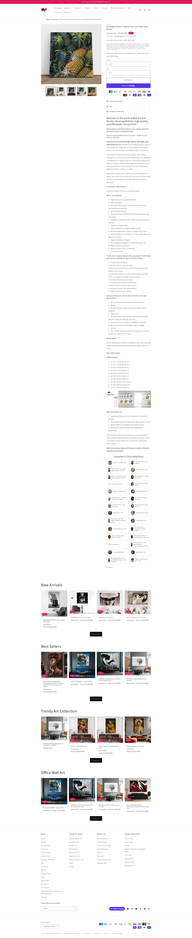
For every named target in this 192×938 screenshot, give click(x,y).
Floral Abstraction (103, 849)
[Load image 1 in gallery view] (50, 91)
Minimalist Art (73, 849)
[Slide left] (43, 91)
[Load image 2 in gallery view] (61, 91)
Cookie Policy (45, 856)
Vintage (127, 845)
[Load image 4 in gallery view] (81, 91)
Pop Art (71, 866)
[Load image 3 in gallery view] (71, 91)
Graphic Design (101, 842)
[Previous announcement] (42, 2)
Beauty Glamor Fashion (106, 617)
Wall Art (43, 870)
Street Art (100, 852)
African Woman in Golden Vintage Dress (109, 747)
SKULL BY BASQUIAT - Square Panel (81, 681)
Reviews (43, 842)
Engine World (129, 859)
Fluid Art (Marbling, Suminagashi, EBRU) (135, 850)
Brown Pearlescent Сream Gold (136, 617)
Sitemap (43, 897)
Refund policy (67, 933)
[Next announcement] (150, 2)
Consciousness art (103, 838)
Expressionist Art (74, 852)
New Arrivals (45, 881)
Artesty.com (48, 933)
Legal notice (106, 933)
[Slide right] (99, 91)
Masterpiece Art (130, 865)
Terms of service (86, 933)
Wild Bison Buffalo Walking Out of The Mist (137, 679)
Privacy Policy (45, 852)
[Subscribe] (74, 908)
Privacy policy (76, 933)
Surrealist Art (73, 845)
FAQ (42, 863)
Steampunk (100, 856)
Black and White (130, 862)
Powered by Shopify (57, 933)
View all (96, 634)
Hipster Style (129, 842)
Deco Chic (128, 855)
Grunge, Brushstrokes (104, 860)
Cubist (71, 863)
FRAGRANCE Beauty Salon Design (80, 617)
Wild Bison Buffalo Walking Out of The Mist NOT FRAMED (53, 744)
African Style (129, 838)
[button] (140, 10)
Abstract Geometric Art (76, 860)
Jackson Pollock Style (104, 845)
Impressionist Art (74, 856)
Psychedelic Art (74, 842)
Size (107, 69)
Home (48, 19)
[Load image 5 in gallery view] (92, 91)
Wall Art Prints (45, 874)
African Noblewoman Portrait (135, 746)
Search (43, 838)
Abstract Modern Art (75, 838)
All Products (45, 887)
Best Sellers (45, 884)
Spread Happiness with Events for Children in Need (52, 892)
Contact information (116, 933)
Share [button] (110, 567)
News (42, 877)
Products (55, 19)
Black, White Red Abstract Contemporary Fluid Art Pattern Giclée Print (138, 806)
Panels (108, 60)
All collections (45, 845)
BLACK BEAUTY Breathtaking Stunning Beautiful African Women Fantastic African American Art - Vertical (53, 684)
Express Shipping (119, 36)
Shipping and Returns (48, 860)
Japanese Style (101, 863)
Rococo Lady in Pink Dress (78, 746)
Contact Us (44, 849)
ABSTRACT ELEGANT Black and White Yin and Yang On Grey (110, 679)
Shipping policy (97, 933)
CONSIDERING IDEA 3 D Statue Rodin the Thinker (53, 621)
